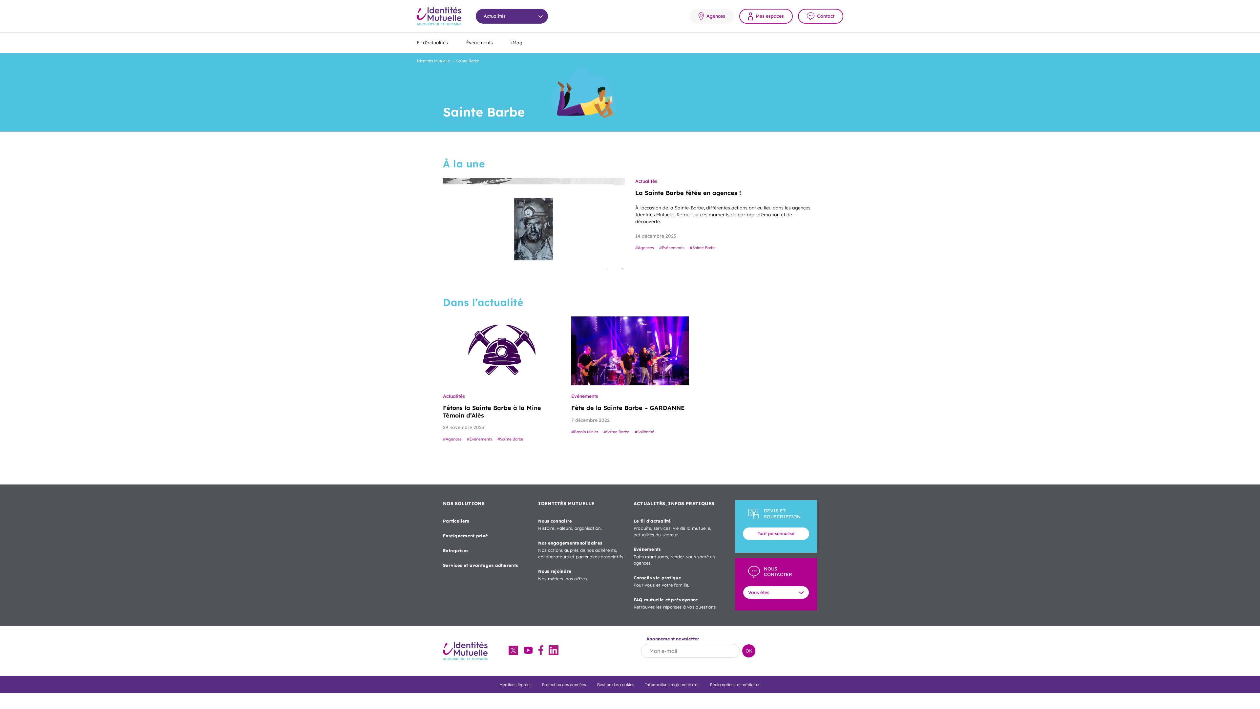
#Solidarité (644, 431)
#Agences (644, 247)
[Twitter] (513, 651)
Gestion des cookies (616, 684)
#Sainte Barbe (703, 247)
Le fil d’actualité (672, 527)
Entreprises (455, 550)
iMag (516, 43)
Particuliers (456, 521)
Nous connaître (570, 524)
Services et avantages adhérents (480, 565)
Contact (825, 16)
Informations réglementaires (672, 684)
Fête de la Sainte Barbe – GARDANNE (627, 408)
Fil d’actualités (432, 43)
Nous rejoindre (563, 575)
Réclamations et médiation (735, 684)
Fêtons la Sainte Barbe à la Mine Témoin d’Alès (492, 411)
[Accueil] (439, 16)
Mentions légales (515, 684)
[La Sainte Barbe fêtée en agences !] (534, 224)
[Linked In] (553, 650)
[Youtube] (528, 650)
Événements (479, 43)
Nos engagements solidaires (581, 549)
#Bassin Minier (584, 431)
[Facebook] (540, 650)
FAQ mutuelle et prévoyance (675, 603)
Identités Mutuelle (433, 60)
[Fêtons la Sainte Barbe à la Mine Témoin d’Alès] (502, 350)
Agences (715, 16)
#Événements (671, 247)
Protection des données (564, 684)
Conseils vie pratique (661, 581)
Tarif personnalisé (776, 533)
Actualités (646, 181)
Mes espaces (770, 16)
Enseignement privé (465, 535)
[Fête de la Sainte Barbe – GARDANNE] (630, 350)
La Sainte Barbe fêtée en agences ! (688, 193)
